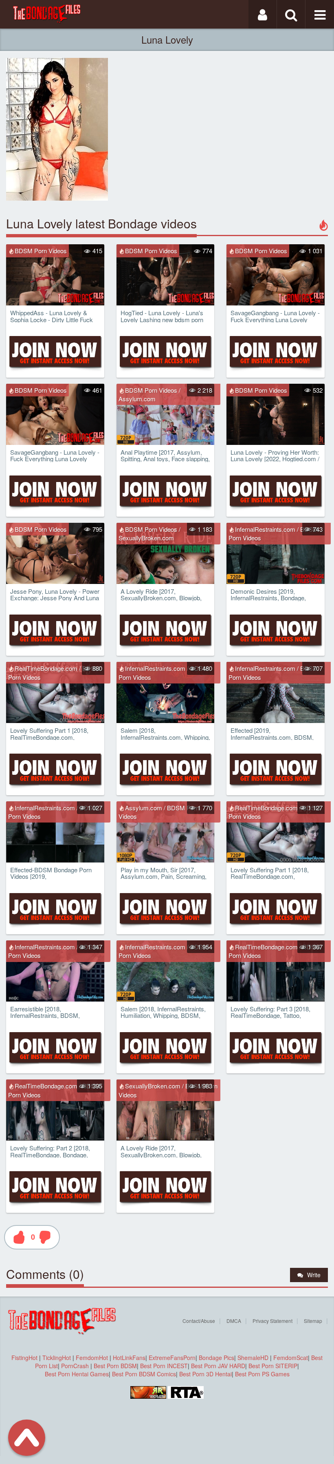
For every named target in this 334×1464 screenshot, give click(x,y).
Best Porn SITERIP (272, 1366)
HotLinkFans (129, 1357)
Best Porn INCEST (164, 1366)
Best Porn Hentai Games (77, 1374)
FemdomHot (92, 1357)
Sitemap (313, 1320)
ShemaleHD (252, 1357)
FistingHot (24, 1357)
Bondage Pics (216, 1357)
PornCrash (75, 1366)
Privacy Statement (272, 1320)
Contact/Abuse (198, 1320)
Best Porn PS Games (262, 1374)
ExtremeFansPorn (172, 1357)
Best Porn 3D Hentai (205, 1374)
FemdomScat (290, 1357)
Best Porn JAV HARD (218, 1366)
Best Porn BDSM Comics (144, 1374)
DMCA (233, 1320)
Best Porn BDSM (115, 1366)
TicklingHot (56, 1357)
